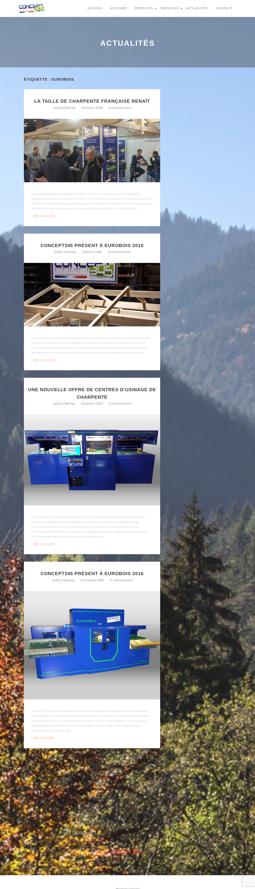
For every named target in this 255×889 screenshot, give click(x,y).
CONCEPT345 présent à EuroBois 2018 (92, 245)
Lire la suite (53, 216)
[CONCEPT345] (32, 8)
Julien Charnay (65, 108)
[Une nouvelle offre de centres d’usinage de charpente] (92, 460)
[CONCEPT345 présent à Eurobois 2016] (92, 645)
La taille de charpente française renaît (92, 101)
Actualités (197, 8)
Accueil (95, 8)
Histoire (118, 8)
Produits (144, 8)
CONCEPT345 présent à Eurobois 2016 (92, 573)
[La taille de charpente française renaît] (92, 150)
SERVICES (170, 8)
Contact (224, 8)
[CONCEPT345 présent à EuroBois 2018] (92, 294)
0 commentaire (120, 108)
